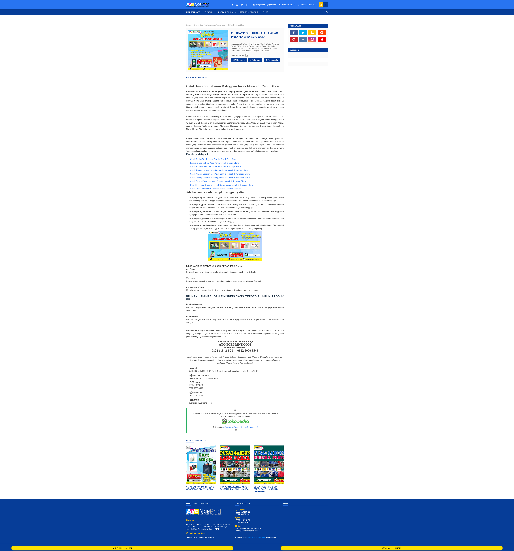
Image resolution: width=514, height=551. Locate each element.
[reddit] (322, 32)
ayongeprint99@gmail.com (266, 5)
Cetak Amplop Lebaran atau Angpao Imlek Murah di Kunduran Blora (220, 174)
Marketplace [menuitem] (193, 12)
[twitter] (303, 32)
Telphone (256, 60)
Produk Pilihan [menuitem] (226, 12)
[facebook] (232, 4)
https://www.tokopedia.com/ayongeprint (240, 427)
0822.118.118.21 (288, 5)
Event (196, 25)
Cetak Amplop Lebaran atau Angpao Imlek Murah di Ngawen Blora (219, 170)
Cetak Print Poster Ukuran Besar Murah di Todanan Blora (215, 188)
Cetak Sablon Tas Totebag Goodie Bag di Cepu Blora (213, 159)
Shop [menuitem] (265, 12)
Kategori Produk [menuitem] (248, 12)
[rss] (312, 32)
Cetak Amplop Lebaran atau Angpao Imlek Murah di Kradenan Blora (220, 177)
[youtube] (237, 4)
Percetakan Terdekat (257, 537)
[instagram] (241, 4)
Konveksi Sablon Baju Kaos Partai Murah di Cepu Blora (214, 163)
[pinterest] (246, 4)
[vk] (303, 39)
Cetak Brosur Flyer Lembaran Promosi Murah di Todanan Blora (218, 181)
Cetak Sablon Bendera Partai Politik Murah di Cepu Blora (215, 166)
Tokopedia (273, 60)
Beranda (189, 25)
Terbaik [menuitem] (209, 12)
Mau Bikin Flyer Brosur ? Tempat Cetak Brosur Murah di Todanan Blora (221, 185)
